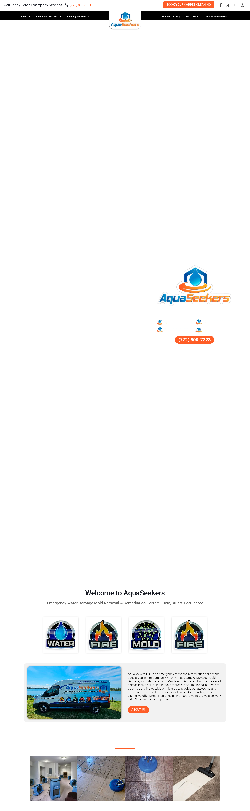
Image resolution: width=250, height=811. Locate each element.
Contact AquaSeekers (216, 16)
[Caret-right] (235, 5)
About (23, 16)
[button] (27, 779)
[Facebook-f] (220, 5)
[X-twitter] (228, 5)
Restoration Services (47, 16)
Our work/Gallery (171, 16)
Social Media (192, 16)
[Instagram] (242, 5)
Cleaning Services (76, 16)
